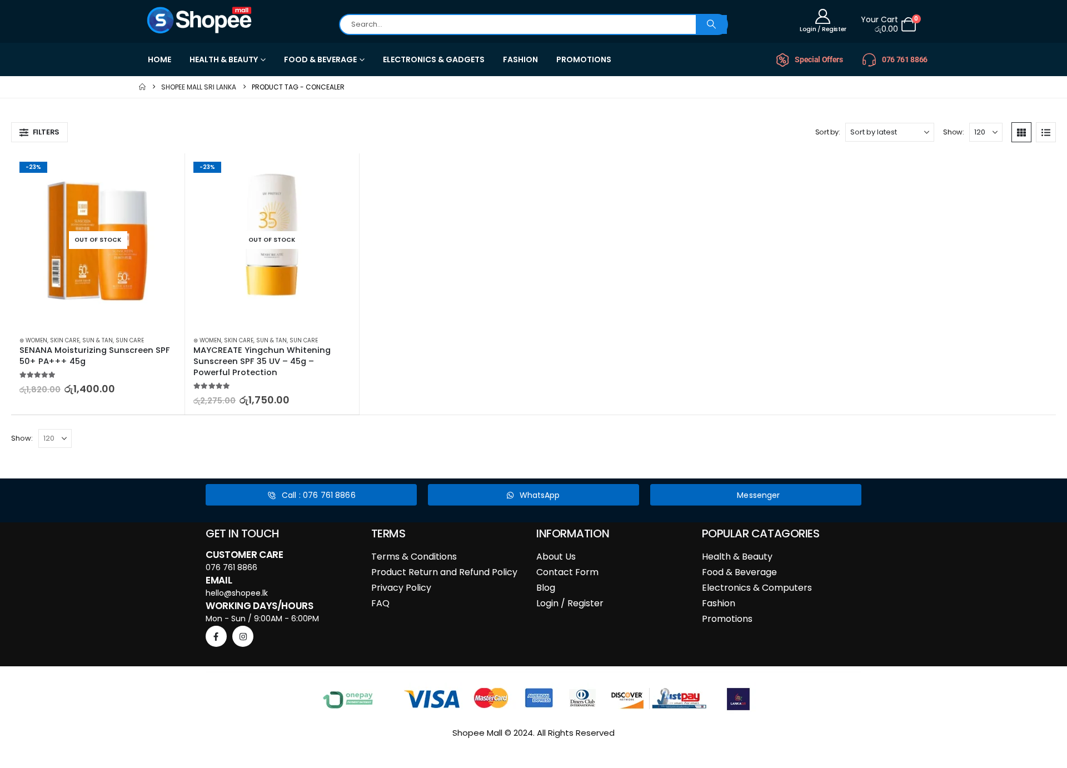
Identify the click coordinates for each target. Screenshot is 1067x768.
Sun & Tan (97, 340)
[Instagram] (242, 636)
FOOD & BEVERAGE (320, 59)
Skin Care (64, 340)
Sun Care (130, 340)
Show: (953, 132)
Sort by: (827, 132)
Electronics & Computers (757, 587)
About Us (556, 556)
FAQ (380, 603)
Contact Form (567, 572)
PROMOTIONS (583, 59)
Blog (545, 587)
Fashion (718, 603)
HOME (159, 59)
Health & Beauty (737, 556)
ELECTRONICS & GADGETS (434, 59)
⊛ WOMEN (33, 340)
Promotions (727, 618)
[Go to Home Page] (142, 87)
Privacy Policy (401, 587)
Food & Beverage (739, 572)
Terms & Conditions (414, 556)
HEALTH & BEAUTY (224, 59)
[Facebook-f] (216, 636)
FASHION (520, 59)
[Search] (711, 24)
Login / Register (570, 603)
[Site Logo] (200, 20)
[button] (39, 132)
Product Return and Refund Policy (444, 572)
